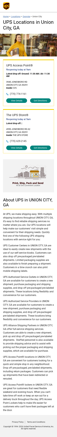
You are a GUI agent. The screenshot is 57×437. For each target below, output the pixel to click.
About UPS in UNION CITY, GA (27, 202)
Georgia (26, 16)
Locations (15, 16)
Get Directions (40, 100)
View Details (16, 100)
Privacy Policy (18, 422)
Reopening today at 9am (18, 69)
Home (6, 16)
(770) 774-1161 (18, 93)
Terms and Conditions (36, 422)
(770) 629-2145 (18, 141)
